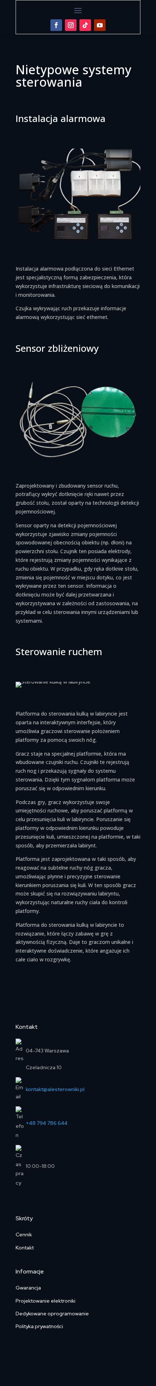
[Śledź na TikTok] (85, 25)
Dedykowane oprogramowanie (52, 1313)
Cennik (24, 1234)
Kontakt (25, 1247)
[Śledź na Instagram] (71, 25)
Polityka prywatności (39, 1326)
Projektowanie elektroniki (45, 1301)
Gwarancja (28, 1287)
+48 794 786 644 (46, 1123)
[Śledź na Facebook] (56, 25)
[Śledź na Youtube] (100, 25)
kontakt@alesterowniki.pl (55, 1089)
